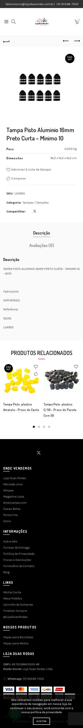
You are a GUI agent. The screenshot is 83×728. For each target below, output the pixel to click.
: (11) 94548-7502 (25, 679)
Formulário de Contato (18, 566)
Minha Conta (12, 592)
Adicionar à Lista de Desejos (31, 169)
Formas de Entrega (16, 547)
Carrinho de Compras (18, 604)
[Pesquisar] (13, 21)
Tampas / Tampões (36, 202)
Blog (6, 572)
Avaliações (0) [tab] (41, 245)
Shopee (8, 490)
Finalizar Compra (15, 611)
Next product (76, 41)
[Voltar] (6, 41)
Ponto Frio (10, 515)
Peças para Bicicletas (18, 637)
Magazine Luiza (13, 496)
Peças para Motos (16, 643)
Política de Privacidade (18, 554)
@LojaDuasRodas (15, 617)
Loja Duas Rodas (14, 478)
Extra (7, 521)
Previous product (66, 41)
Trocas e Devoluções (17, 560)
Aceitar (41, 721)
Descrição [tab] (41, 233)
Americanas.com (14, 503)
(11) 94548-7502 (68, 4)
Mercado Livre (12, 484)
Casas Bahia (11, 509)
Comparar (18, 178)
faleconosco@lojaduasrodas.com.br (29, 4)
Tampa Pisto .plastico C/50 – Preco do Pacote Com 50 (60, 409)
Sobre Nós (10, 541)
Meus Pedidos (12, 598)
